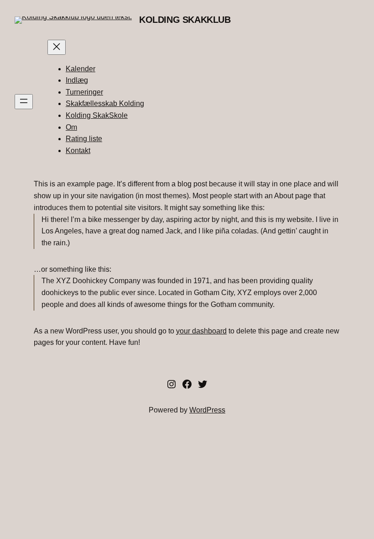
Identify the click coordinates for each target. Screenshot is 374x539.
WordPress (207, 410)
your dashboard (201, 331)
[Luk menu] (56, 47)
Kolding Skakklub (185, 20)
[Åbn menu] (24, 101)
